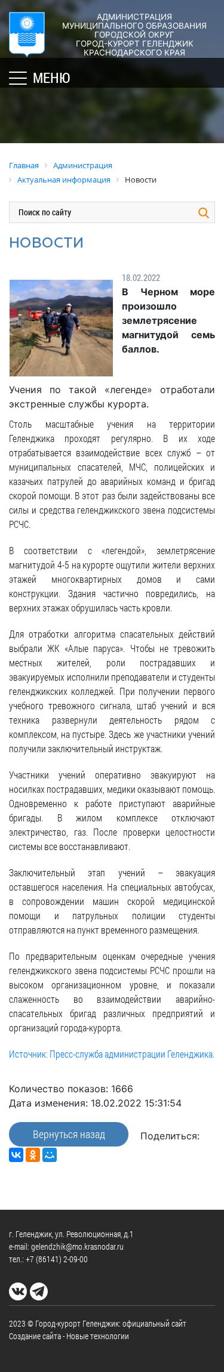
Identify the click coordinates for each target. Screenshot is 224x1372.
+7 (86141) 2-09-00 (57, 1259)
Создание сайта (35, 1336)
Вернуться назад (69, 1134)
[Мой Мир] (49, 1155)
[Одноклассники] (33, 1155)
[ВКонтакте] (16, 1155)
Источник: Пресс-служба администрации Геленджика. (111, 1053)
